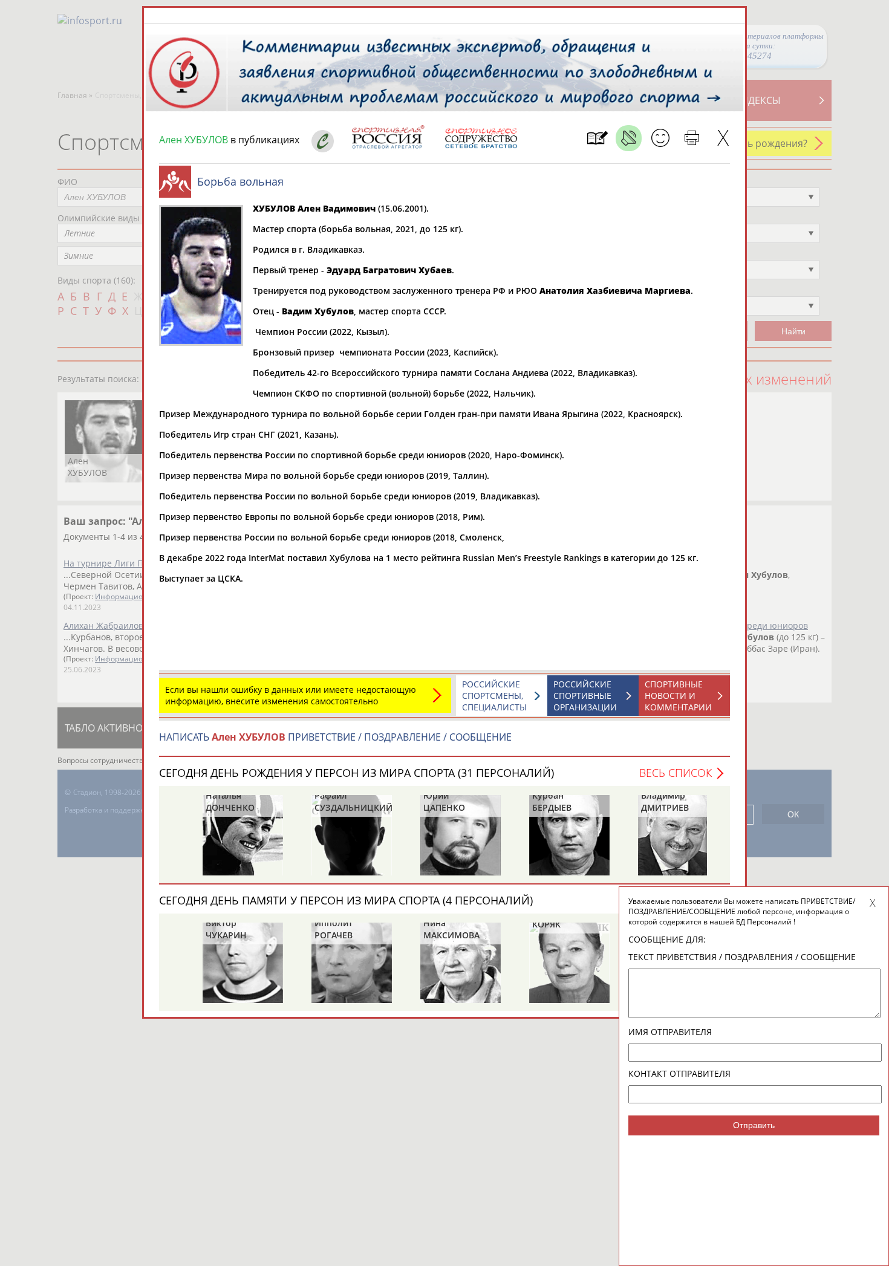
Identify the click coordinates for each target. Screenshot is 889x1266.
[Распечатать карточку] (692, 138)
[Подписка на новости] (597, 138)
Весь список (675, 772)
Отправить (754, 1125)
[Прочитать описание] (629, 138)
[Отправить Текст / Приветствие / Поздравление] (660, 138)
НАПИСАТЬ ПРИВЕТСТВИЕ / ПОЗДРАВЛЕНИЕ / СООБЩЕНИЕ (335, 737)
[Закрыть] (723, 138)
